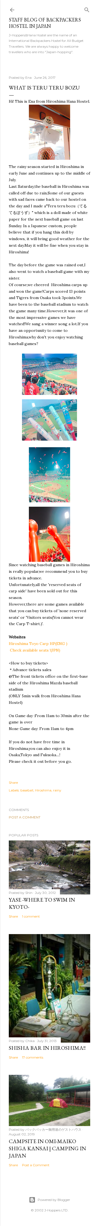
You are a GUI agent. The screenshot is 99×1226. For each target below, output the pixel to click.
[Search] (87, 8)
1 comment (31, 916)
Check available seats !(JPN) (35, 650)
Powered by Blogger (54, 1200)
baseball (26, 790)
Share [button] (13, 782)
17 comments (32, 1057)
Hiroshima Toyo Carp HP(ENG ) (38, 643)
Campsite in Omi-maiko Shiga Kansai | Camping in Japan (47, 1148)
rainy (57, 790)
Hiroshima (43, 790)
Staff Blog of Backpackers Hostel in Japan (45, 23)
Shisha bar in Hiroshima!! (47, 1047)
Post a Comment (24, 817)
